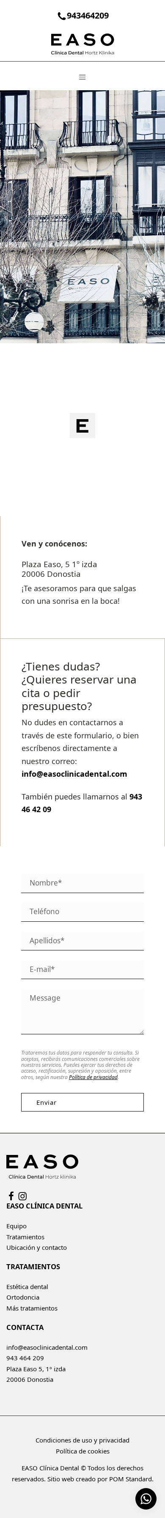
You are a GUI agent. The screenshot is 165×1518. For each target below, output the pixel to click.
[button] (82, 425)
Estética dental (27, 1286)
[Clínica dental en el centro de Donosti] (82, 43)
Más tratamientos (32, 1308)
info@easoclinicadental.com (47, 1347)
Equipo (16, 1226)
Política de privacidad (93, 1077)
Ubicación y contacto (36, 1247)
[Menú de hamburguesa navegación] (82, 76)
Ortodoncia (22, 1297)
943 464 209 (25, 1358)
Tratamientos (25, 1237)
